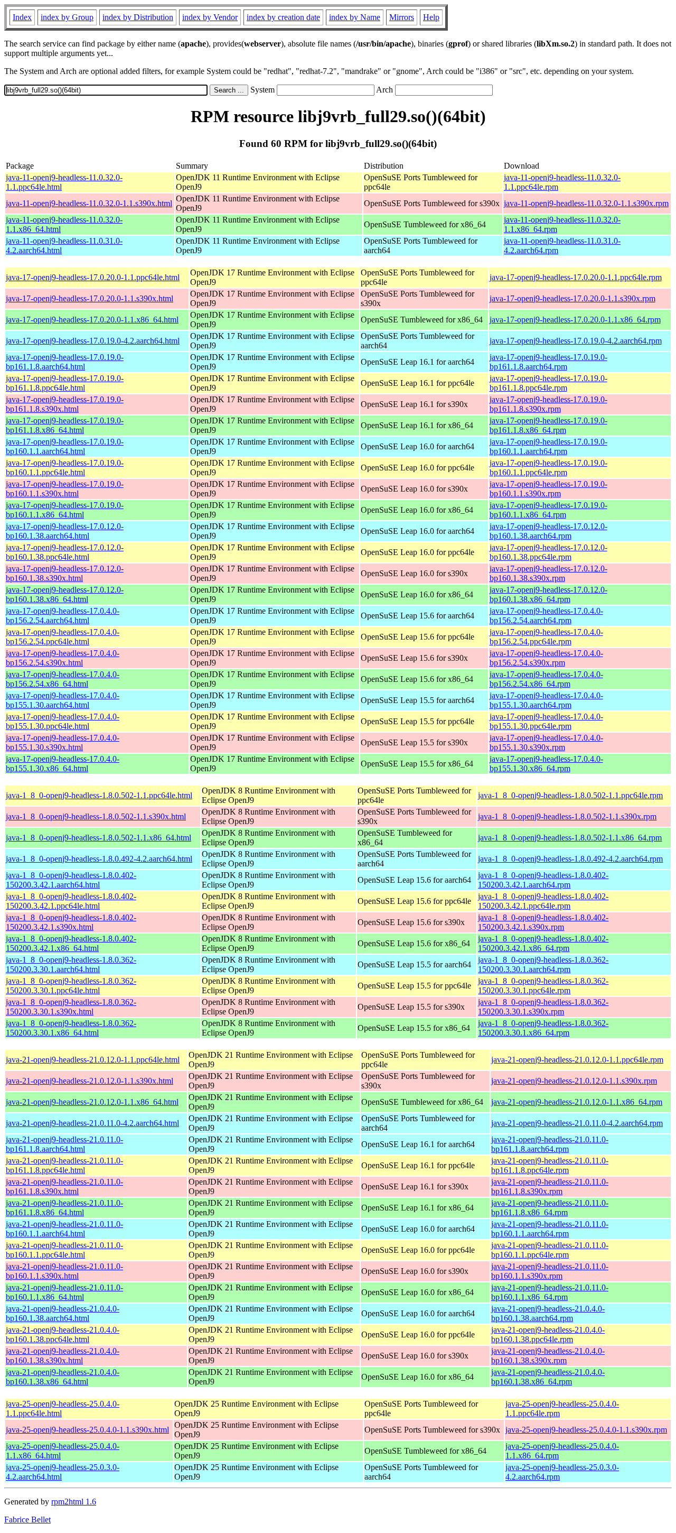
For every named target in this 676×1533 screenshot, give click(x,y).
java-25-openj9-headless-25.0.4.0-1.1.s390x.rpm (586, 1429)
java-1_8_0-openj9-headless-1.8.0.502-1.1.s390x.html (96, 816)
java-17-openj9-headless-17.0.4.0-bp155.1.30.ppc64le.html (62, 721)
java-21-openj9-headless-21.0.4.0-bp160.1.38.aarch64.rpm (548, 1313)
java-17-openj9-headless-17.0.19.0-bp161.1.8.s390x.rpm (548, 404)
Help (431, 17)
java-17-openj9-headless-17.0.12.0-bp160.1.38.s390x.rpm (548, 573)
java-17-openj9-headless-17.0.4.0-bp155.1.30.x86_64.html (62, 763)
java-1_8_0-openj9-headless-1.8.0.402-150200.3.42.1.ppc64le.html (71, 901)
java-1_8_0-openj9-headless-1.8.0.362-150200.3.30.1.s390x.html (71, 1007)
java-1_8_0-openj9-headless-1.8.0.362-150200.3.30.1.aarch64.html (71, 964)
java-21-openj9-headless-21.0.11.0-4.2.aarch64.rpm (577, 1123)
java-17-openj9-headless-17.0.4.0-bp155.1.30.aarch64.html (62, 700)
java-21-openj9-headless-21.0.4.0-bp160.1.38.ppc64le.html (62, 1334)
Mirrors (401, 17)
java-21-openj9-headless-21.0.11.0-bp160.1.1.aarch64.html (64, 1229)
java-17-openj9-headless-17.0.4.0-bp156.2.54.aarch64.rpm (546, 615)
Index (22, 17)
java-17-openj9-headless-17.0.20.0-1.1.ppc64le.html (93, 277)
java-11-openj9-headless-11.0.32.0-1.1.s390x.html (89, 203)
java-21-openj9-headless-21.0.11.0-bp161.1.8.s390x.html (64, 1186)
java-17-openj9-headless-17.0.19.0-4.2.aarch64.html (93, 340)
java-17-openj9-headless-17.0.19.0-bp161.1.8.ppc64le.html (65, 383)
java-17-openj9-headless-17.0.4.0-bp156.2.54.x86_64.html (62, 679)
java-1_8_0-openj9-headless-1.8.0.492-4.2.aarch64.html (99, 858)
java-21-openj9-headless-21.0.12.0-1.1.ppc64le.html (93, 1059)
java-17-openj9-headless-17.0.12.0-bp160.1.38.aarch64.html (65, 531)
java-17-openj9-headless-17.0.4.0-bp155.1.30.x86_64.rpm (546, 763)
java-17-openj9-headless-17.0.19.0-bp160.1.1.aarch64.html (65, 446)
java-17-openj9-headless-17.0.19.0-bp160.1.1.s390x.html (65, 488)
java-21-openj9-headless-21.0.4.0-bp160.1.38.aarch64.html (62, 1313)
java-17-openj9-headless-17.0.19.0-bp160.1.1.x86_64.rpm (548, 510)
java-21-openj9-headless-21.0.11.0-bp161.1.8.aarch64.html (64, 1144)
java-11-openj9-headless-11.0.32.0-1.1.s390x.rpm (586, 203)
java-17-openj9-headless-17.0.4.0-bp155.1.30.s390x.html (62, 742)
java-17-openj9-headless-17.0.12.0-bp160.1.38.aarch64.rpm (548, 531)
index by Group (67, 17)
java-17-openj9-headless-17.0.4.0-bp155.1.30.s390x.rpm (546, 742)
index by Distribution (137, 17)
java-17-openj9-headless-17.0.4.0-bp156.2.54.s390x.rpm (546, 658)
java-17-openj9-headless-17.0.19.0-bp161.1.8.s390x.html (65, 404)
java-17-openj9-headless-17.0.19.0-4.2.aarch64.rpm (576, 340)
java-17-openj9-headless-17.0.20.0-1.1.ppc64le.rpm (576, 277)
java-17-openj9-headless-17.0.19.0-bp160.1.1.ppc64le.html (65, 467)
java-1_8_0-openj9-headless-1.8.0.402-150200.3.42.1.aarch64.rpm (543, 880)
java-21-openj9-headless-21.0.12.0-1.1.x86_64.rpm (576, 1101)
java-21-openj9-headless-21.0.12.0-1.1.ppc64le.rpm (577, 1059)
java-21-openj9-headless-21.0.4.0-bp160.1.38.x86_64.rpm (548, 1377)
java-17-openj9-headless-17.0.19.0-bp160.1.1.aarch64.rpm (548, 446)
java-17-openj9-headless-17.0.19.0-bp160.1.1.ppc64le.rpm (548, 467)
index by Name (354, 17)
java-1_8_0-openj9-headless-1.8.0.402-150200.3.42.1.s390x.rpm (543, 922)
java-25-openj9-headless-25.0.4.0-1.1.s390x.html (87, 1429)
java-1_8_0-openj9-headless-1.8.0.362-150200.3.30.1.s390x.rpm (543, 1007)
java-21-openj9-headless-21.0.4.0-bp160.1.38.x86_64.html (62, 1377)
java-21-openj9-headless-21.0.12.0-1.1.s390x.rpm (574, 1080)
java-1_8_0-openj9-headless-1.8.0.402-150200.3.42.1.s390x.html (71, 922)
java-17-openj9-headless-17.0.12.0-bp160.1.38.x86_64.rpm (548, 594)
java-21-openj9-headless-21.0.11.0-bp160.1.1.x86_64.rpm (549, 1292)
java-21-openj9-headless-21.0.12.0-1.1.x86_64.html (92, 1101)
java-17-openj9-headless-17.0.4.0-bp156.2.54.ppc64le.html (62, 636)
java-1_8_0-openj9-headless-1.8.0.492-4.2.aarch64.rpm (570, 858)
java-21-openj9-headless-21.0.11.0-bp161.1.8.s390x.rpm (549, 1186)
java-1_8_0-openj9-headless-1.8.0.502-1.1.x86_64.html (98, 837)
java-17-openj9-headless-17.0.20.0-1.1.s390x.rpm (572, 298)
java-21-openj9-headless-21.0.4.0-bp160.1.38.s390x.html (62, 1355)
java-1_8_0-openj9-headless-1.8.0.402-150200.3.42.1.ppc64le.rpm (543, 901)
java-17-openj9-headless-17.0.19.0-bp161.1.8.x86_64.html (65, 425)
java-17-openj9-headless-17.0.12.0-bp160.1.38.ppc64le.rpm (548, 552)
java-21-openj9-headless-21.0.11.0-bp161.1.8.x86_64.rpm (549, 1207)
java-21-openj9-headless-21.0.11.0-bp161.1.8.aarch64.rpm (549, 1144)
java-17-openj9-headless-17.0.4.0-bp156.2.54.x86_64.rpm (546, 679)
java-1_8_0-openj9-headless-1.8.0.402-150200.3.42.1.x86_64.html (71, 943)
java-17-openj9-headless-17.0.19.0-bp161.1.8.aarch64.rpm (548, 362)
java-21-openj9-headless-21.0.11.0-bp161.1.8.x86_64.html (64, 1207)
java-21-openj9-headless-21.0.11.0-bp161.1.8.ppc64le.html (64, 1165)
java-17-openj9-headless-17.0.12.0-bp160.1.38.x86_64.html (65, 594)
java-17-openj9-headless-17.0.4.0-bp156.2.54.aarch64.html (62, 615)
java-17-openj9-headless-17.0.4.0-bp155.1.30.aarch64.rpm (546, 700)
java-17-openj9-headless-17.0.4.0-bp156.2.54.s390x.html (62, 658)
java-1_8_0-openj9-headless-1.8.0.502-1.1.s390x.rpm (567, 816)
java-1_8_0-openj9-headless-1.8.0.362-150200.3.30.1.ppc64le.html (71, 985)
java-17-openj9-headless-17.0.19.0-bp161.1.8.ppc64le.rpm (548, 383)
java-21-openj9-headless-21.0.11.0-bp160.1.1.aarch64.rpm (549, 1229)
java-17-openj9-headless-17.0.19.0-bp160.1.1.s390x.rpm (548, 488)
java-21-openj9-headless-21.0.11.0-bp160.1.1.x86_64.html (64, 1292)
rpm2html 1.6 (73, 1501)
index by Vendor (210, 17)
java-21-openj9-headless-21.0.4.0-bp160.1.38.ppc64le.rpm (548, 1334)
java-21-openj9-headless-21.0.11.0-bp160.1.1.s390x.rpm (549, 1271)
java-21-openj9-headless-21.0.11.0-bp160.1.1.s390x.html (64, 1271)
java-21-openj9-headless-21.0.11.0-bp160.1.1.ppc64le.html (64, 1250)
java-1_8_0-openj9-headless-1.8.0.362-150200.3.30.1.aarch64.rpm (543, 964)
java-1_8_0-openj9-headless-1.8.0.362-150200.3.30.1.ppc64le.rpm (543, 985)
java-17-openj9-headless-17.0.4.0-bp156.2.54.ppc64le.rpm (546, 636)
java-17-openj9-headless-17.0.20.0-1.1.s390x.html (89, 298)
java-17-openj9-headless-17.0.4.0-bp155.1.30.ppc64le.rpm (546, 721)
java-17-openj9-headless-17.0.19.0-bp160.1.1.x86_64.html (65, 510)
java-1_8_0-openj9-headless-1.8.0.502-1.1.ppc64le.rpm (570, 795)
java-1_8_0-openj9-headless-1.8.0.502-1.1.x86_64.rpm (570, 837)
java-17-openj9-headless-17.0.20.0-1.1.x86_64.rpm (575, 319)
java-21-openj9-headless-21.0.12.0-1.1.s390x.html (89, 1080)
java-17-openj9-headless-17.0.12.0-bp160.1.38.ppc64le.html (65, 552)
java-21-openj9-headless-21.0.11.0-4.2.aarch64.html (92, 1123)
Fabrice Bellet (27, 1519)
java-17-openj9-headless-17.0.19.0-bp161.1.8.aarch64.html (65, 362)
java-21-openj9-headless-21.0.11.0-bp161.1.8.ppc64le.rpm (549, 1165)
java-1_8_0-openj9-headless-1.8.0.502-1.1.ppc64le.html (99, 795)
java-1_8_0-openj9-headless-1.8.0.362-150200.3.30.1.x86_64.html (71, 1028)
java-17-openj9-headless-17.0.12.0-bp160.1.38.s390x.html (65, 573)
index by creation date (283, 17)
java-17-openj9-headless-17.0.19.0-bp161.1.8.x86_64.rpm (548, 425)
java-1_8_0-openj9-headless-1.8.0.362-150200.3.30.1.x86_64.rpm (543, 1028)
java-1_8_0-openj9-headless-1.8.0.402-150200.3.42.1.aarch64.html (71, 880)
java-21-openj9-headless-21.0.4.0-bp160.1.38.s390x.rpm (548, 1355)
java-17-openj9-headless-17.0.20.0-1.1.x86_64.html (92, 319)
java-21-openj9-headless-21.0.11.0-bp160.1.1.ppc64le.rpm (549, 1250)
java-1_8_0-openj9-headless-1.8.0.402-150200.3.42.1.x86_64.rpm (543, 943)
